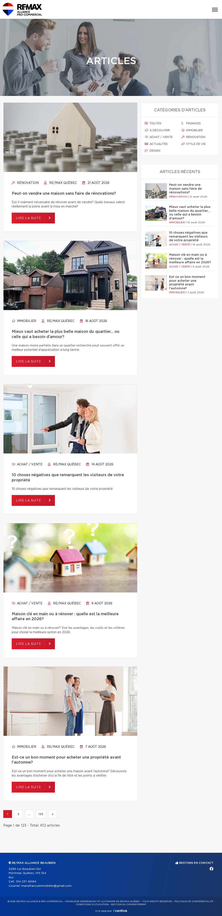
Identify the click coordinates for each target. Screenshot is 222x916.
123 (41, 814)
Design (154, 150)
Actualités (158, 144)
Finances (193, 123)
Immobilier (26, 321)
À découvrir (159, 130)
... (29, 814)
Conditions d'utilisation (92, 904)
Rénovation (27, 182)
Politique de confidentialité (194, 901)
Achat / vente (29, 464)
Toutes (155, 123)
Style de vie (195, 144)
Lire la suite (29, 218)
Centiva (120, 910)
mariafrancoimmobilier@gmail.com (46, 886)
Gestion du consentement (128, 904)
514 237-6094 (26, 881)
